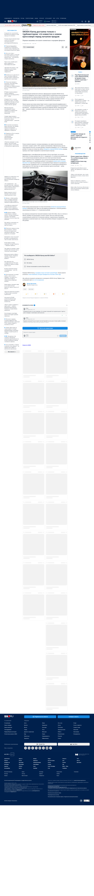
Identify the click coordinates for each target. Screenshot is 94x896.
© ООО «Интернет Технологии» (10, 528)
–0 (66, 315)
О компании (7, 451)
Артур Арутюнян (31, 283)
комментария (30, 47)
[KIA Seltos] (25, 263)
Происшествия (61, 457)
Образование (45, 466)
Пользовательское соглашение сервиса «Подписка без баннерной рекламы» (63, 524)
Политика (60, 455)
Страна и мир (76, 455)
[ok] (32, 476)
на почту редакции (38, 280)
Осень (59, 453)
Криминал (44, 453)
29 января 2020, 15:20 (27, 43)
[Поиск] (82, 21)
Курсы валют (48, 18)
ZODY (54, 18)
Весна (25, 455)
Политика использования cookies (54, 520)
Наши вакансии (8, 455)
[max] (39, 476)
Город (25, 457)
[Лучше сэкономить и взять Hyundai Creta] (25, 266)
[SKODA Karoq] (25, 259)
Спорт (74, 451)
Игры (57, 18)
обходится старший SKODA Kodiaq (53, 149)
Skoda (25, 289)
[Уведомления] (85, 21)
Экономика (76, 459)
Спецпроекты (76, 462)
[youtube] (47, 476)
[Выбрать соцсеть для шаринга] (66, 47)
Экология (75, 457)
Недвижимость (8, 18)
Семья (59, 466)
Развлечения (61, 462)
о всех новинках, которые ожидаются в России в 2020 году (44, 274)
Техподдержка (7, 457)
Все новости (12, 30)
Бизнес (26, 453)
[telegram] (25, 476)
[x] (43, 476)
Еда (25, 462)
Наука (43, 462)
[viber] (36, 476)
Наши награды (7, 453)
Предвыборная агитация (10, 459)
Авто (25, 451)
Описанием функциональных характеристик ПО (57, 515)
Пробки (47, 21)
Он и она (60, 451)
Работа (59, 459)
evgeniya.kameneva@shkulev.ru (80, 508)
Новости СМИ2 (27, 345)
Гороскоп (41, 18)
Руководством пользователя (53, 514)
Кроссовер (31, 289)
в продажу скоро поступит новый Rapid (46, 272)
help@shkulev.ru (13, 519)
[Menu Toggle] (5, 21)
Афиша (36, 18)
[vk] (29, 476)
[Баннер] (26, 25)
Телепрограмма (29, 18)
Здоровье (26, 466)
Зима (43, 451)
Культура (44, 455)
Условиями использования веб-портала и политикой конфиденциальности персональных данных (67, 516)
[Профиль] (88, 21)
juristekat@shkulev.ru (36, 518)
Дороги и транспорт (29, 459)
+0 (62, 315)
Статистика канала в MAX (10, 462)
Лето (43, 457)
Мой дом (44, 459)
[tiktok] (50, 476)
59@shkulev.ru (19, 517)
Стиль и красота (77, 453)
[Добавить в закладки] (62, 47)
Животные (26, 464)
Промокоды (63, 18)
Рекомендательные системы (53, 522)
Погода (22, 18)
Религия (60, 464)
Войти (27, 336)
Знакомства (16, 18)
